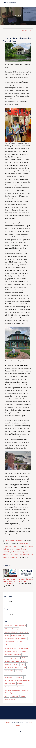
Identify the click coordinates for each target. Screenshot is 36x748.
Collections (8, 654)
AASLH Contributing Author (14, 541)
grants (23, 664)
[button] (3, 577)
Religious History (10, 683)
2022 (21, 632)
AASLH (7, 635)
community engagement (12, 658)
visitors (23, 696)
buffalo (13, 552)
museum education (11, 674)
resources (20, 683)
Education (24, 661)
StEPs (6, 696)
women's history (10, 699)
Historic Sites (9, 667)
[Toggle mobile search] (29, 4)
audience (8, 651)
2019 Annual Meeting (11, 632)
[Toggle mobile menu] (32, 4)
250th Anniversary (20, 625)
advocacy (19, 642)
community (17, 654)
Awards (15, 651)
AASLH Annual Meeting (18, 635)
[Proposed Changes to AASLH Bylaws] (26, 573)
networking (8, 677)
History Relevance (20, 667)
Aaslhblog (22, 543)
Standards (20, 687)
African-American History (12, 645)
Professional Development (22, 680)
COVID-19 (24, 658)
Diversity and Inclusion (12, 661)
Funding (16, 664)
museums (22, 674)
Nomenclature (18, 677)
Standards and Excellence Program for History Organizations (16, 691)
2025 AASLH (8, 722)
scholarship (20, 552)
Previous (24, 30)
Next (30, 30)
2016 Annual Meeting (11, 629)
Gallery (12, 573)
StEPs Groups (15, 696)
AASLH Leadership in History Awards (16, 638)
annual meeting (23, 648)
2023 (26, 632)
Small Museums (14, 546)
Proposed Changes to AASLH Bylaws (24, 573)
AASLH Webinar (9, 642)
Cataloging (23, 651)
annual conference (10, 648)
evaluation (8, 664)
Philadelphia (9, 680)
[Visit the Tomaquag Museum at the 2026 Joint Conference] (10, 573)
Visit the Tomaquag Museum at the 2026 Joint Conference (7, 573)
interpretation (9, 671)
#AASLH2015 (9, 625)
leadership (19, 671)
